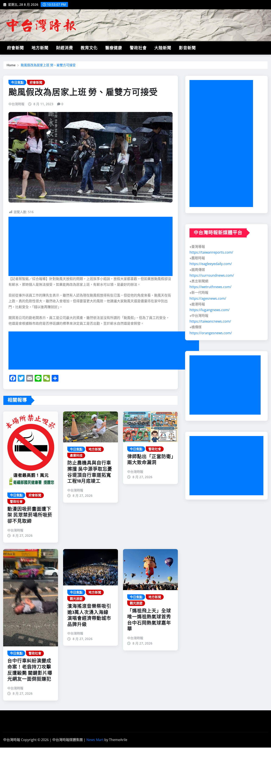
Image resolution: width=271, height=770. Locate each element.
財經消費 (64, 48)
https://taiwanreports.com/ (211, 252)
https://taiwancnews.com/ (210, 321)
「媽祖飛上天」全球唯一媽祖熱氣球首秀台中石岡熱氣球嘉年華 (149, 620)
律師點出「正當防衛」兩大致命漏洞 (150, 459)
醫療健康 (113, 48)
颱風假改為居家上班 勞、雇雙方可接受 (48, 65)
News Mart (95, 739)
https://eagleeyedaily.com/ (210, 263)
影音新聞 (187, 48)
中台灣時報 (16, 104)
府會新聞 (15, 48)
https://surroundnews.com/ (211, 275)
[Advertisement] (92, 246)
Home (11, 65)
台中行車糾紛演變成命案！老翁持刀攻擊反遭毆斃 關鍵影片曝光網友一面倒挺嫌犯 (29, 670)
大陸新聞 (162, 48)
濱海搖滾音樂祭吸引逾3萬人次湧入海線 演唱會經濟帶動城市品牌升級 (90, 615)
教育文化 (89, 48)
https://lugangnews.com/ (209, 310)
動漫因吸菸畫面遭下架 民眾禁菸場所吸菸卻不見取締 (29, 515)
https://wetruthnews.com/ (210, 286)
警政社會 (138, 48)
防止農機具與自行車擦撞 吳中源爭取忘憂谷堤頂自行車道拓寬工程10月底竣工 (89, 472)
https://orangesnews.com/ (210, 333)
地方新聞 (40, 48)
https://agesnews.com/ (207, 298)
